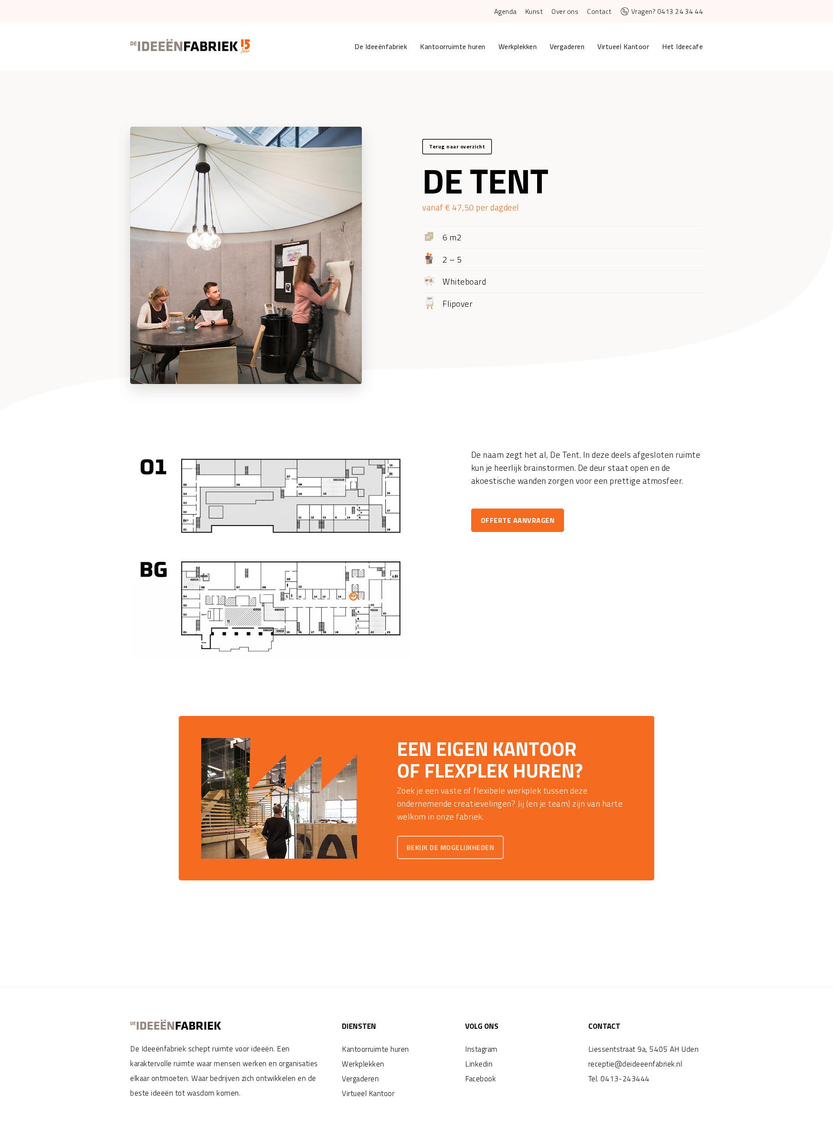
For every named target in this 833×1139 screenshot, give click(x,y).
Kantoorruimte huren (375, 1049)
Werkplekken (363, 1064)
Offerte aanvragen (518, 520)
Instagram (481, 1049)
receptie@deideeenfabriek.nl (635, 1064)
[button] (457, 146)
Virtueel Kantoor (368, 1093)
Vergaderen (360, 1078)
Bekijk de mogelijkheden (451, 847)
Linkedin (478, 1064)
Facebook (480, 1078)
